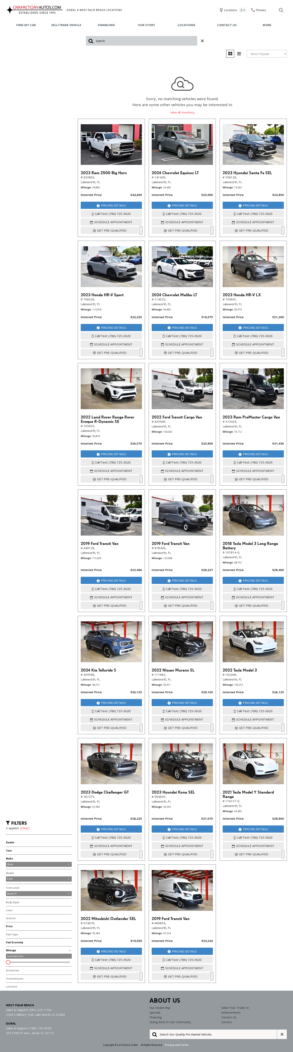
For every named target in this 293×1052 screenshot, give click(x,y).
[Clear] (24, 828)
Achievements (231, 1012)
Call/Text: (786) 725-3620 (113, 214)
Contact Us (227, 25)
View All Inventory (182, 112)
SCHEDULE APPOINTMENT (113, 222)
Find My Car (26, 25)
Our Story (146, 25)
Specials (154, 1012)
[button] (281, 10)
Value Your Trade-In (235, 1008)
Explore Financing (141, 230)
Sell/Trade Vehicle (66, 25)
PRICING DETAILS (113, 205)
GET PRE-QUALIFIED (111, 230)
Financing (106, 25)
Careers (226, 1022)
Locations (186, 25)
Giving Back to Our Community (170, 1022)
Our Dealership (159, 1008)
